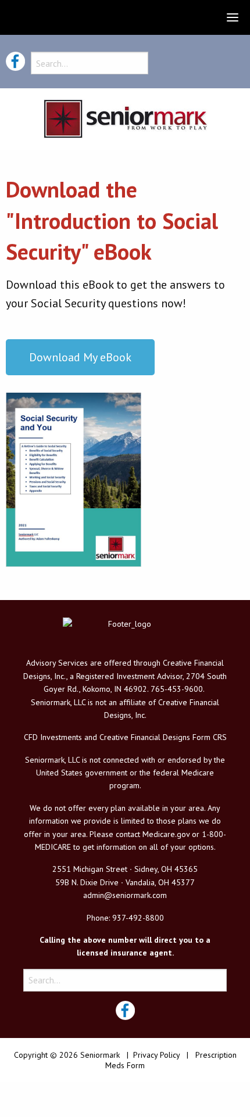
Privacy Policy (156, 1055)
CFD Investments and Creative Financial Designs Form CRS (125, 737)
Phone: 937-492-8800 (125, 918)
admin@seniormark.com (125, 895)
